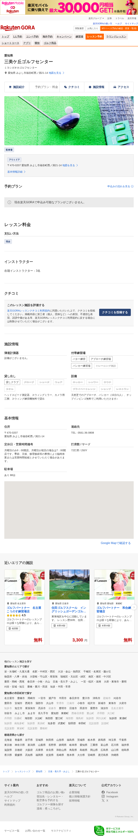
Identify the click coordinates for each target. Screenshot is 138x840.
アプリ (27, 43)
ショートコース (10, 43)
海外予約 (48, 36)
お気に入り (92, 28)
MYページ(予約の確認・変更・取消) (119, 28)
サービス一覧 (11, 830)
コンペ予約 (32, 36)
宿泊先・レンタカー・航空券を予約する (50, 798)
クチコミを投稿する (115, 312)
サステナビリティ (61, 830)
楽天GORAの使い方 (102, 23)
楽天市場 (132, 18)
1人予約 (17, 36)
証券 (109, 18)
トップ (5, 36)
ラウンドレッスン (116, 36)
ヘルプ (118, 23)
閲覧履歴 (79, 28)
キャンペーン (64, 36)
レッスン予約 (94, 36)
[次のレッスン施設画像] (134, 607)
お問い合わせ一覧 (35, 830)
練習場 (79, 36)
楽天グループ (95, 18)
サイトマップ (131, 23)
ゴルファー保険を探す (50, 804)
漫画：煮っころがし (49, 808)
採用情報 (74, 800)
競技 (37, 43)
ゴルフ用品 (50, 43)
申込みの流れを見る (118, 186)
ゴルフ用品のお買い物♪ (51, 792)
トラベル (119, 18)
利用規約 (9, 804)
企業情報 (74, 792)
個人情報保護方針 (80, 796)
